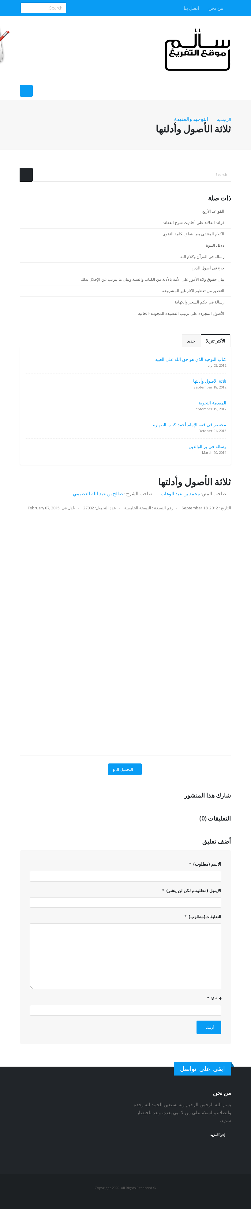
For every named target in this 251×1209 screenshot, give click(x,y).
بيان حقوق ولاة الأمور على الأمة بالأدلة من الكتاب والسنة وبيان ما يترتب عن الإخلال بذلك (152, 279)
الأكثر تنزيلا (215, 341)
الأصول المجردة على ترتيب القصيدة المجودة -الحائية (181, 313)
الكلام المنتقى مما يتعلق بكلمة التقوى (193, 234)
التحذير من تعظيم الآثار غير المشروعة (193, 290)
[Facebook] (82, 8)
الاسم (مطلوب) (206, 864)
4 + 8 (215, 998)
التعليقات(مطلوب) (204, 916)
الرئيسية (224, 119)
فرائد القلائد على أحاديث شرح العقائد (193, 222)
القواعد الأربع (213, 211)
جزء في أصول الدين (208, 268)
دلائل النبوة (215, 245)
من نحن (216, 8)
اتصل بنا (192, 8)
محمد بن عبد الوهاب (180, 493)
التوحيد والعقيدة (191, 118)
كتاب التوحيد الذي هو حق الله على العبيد (190, 359)
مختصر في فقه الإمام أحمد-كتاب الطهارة (189, 424)
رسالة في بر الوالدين (207, 446)
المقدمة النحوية (212, 403)
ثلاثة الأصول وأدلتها (209, 381)
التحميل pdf (123, 769)
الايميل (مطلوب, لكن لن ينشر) (193, 890)
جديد (191, 341)
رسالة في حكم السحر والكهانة (199, 302)
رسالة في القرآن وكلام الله (202, 256)
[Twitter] (72, 8)
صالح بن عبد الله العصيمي (98, 493)
